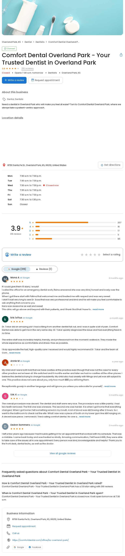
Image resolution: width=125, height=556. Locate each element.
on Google (24, 277)
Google (20, 547)
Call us (15, 533)
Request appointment (47, 80)
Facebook (36, 547)
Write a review (16, 80)
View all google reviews (63, 453)
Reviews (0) (45, 269)
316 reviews (27, 68)
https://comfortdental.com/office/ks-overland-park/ (40, 540)
